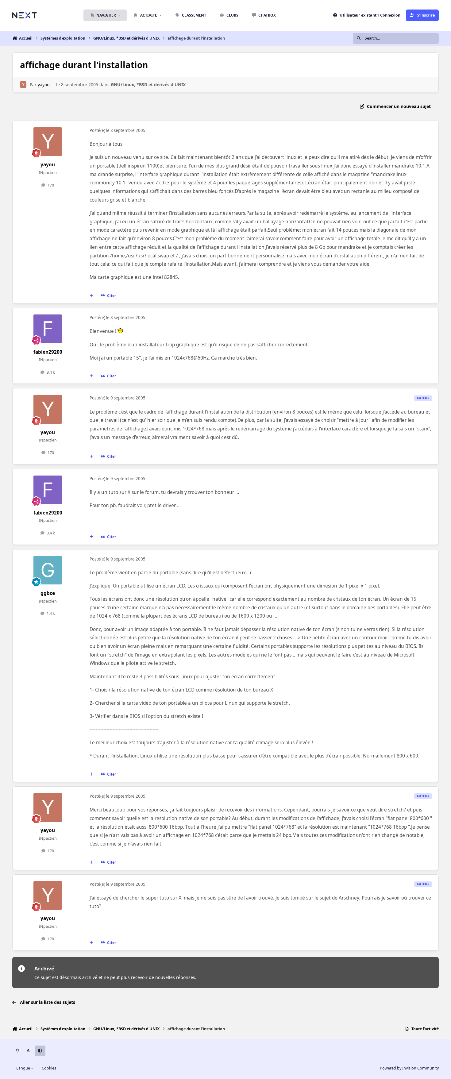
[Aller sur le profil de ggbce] (47, 570)
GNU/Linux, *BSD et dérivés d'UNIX (148, 84)
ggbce (47, 593)
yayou (44, 84)
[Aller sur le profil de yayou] (23, 84)
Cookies (49, 1068)
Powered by (409, 1068)
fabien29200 (47, 352)
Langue (23, 1068)
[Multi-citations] (91, 296)
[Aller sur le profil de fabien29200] (47, 328)
